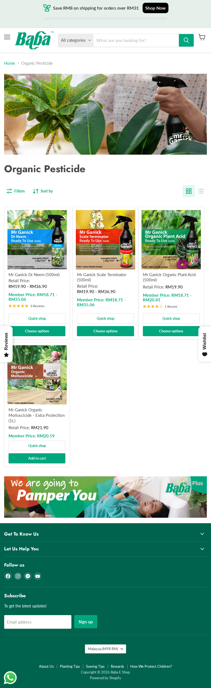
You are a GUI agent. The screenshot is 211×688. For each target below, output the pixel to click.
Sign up (86, 621)
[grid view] (189, 191)
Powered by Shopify (105, 678)
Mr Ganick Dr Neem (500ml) (34, 274)
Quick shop (37, 318)
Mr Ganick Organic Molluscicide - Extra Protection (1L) (37, 415)
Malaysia (103, 649)
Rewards (117, 666)
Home (9, 63)
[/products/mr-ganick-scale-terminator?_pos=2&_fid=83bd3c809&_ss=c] (105, 239)
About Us (46, 666)
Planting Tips (70, 666)
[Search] (186, 40)
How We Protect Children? (151, 666)
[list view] (201, 191)
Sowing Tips (95, 666)
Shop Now (155, 7)
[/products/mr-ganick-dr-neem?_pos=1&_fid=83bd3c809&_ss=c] (37, 239)
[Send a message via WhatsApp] (10, 677)
